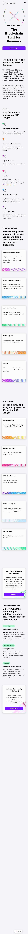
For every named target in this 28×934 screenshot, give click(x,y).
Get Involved (13, 708)
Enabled (6, 663)
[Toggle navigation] (24, 3)
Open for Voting (9, 645)
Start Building (13, 48)
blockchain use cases (9, 184)
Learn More (13, 594)
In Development (8, 626)
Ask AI (19, 931)
